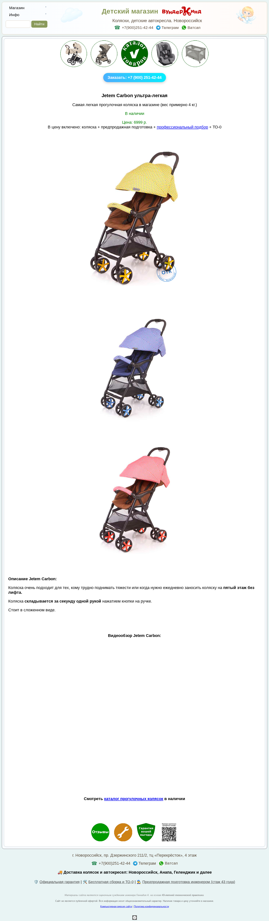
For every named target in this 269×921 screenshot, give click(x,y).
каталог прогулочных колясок (133, 798)
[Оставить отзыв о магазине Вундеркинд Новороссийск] (100, 833)
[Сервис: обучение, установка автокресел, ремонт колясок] (123, 833)
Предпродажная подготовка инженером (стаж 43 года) (188, 882)
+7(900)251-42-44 (133, 27)
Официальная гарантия (60, 882)
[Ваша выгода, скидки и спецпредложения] (146, 833)
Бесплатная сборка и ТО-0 (111, 882)
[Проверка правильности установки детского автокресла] (169, 833)
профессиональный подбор (182, 127)
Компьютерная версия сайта (116, 906)
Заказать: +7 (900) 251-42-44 (135, 77)
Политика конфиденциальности (151, 906)
